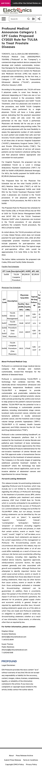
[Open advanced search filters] (33, 19)
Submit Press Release (12, 760)
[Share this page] (39, 19)
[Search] (28, 19)
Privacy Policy (31, 764)
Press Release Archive (24, 756)
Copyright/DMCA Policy (14, 764)
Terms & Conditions (30, 760)
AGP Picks (5, 3)
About (11, 756)
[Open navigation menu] (4, 19)
